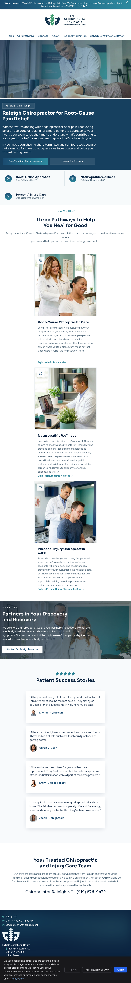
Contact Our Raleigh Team (20, 649)
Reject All (72, 969)
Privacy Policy (16, 978)
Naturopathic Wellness (98, 178)
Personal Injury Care (31, 196)
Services (43, 35)
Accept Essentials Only (97, 969)
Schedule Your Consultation (107, 35)
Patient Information (75, 35)
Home (10, 35)
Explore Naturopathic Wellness (54, 475)
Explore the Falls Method (51, 362)
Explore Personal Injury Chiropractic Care (60, 589)
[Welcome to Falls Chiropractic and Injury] (65, 27)
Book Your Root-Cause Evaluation (25, 161)
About (55, 35)
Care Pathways (26, 35)
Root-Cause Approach (33, 178)
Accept (120, 969)
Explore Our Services (72, 161)
